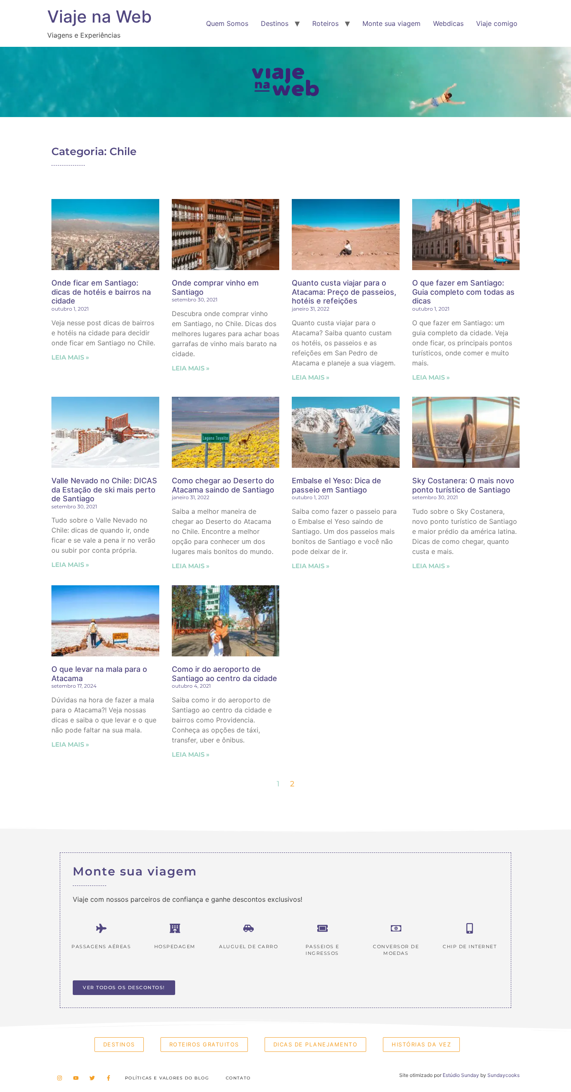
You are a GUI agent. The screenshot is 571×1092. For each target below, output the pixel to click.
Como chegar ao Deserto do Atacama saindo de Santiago (223, 485)
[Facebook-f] (108, 1078)
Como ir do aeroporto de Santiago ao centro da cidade (224, 674)
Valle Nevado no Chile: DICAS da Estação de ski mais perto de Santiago (104, 489)
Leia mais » (70, 357)
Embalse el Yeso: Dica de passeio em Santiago (336, 485)
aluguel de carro (248, 946)
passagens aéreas (101, 946)
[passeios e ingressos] (322, 928)
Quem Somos (227, 23)
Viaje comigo (496, 23)
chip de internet (470, 946)
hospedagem (175, 946)
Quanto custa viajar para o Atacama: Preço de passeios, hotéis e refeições (344, 291)
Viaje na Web (99, 16)
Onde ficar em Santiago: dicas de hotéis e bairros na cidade (101, 291)
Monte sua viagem (391, 23)
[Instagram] (59, 1078)
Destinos (274, 23)
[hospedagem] (175, 928)
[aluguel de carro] (248, 928)
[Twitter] (92, 1078)
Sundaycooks (503, 1075)
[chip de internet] (469, 928)
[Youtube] (76, 1078)
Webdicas (448, 23)
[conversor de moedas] (396, 928)
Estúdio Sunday (461, 1075)
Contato (238, 1078)
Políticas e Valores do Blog (167, 1078)
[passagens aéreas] (101, 928)
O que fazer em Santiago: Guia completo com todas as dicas (463, 291)
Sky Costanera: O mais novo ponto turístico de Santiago (463, 485)
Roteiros (325, 23)
